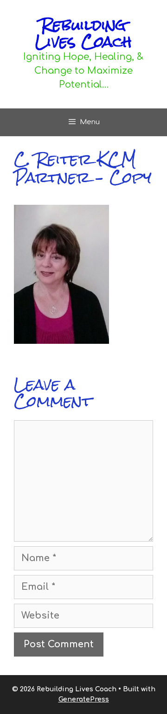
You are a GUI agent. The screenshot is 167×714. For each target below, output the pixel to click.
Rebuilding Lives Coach (83, 33)
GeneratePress (83, 699)
